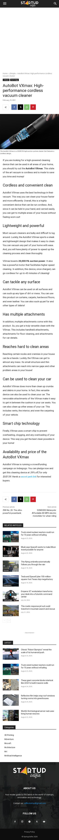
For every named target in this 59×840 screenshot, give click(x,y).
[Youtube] (44, 822)
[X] (20, 107)
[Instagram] (22, 822)
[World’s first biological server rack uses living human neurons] (11, 715)
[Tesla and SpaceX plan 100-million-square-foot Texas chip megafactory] (11, 581)
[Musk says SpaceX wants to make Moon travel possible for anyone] (11, 551)
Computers (7, 585)
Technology (14, 80)
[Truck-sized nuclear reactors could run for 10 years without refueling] (11, 536)
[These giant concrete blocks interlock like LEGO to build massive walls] (11, 684)
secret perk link (28, 476)
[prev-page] (4, 620)
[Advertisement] (29, 38)
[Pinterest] (33, 107)
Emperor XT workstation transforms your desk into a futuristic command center (36, 594)
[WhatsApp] (27, 107)
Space (6, 556)
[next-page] (9, 620)
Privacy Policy (29, 832)
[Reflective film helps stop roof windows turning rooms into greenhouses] (11, 700)
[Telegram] (29, 822)
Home (5, 73)
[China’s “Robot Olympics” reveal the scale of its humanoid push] (11, 654)
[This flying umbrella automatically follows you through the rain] (11, 566)
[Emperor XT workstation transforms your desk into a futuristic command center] (11, 595)
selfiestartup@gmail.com (35, 803)
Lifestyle (12, 73)
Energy (6, 541)
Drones (6, 570)
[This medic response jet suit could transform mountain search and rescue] (11, 610)
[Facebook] (14, 107)
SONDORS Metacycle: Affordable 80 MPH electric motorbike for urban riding (44, 513)
